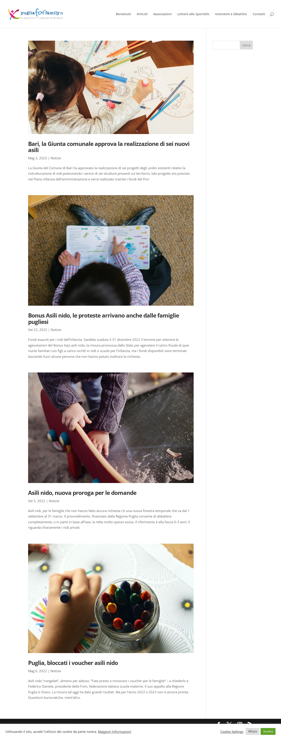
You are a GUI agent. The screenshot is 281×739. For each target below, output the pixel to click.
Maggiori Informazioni (114, 732)
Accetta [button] (268, 731)
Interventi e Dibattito (231, 14)
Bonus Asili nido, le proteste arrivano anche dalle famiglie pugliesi (103, 318)
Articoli (142, 14)
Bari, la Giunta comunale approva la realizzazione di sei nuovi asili (108, 147)
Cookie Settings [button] (231, 732)
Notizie (55, 158)
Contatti (259, 14)
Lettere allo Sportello (193, 14)
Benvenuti (123, 14)
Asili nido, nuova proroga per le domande (82, 493)
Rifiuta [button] (252, 731)
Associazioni (162, 14)
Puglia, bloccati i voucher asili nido (73, 663)
